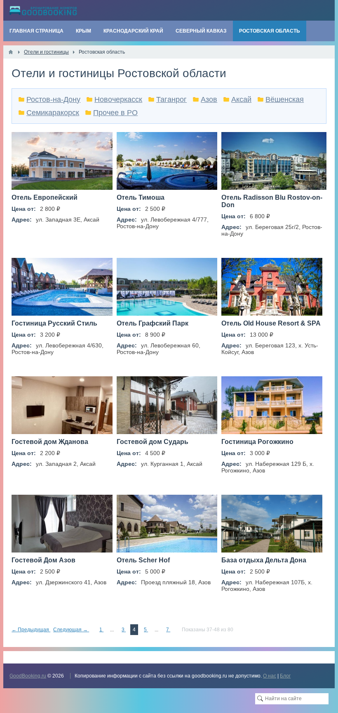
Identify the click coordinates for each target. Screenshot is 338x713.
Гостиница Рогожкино (257, 441)
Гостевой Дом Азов (43, 560)
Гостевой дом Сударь (152, 441)
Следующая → (71, 630)
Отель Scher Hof (143, 560)
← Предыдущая (31, 630)
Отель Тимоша (140, 197)
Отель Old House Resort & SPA (271, 323)
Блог (285, 676)
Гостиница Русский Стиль (54, 323)
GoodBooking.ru (27, 676)
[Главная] (10, 52)
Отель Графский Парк (152, 323)
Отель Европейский (44, 197)
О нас (269, 676)
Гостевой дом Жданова (50, 441)
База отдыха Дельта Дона (263, 560)
